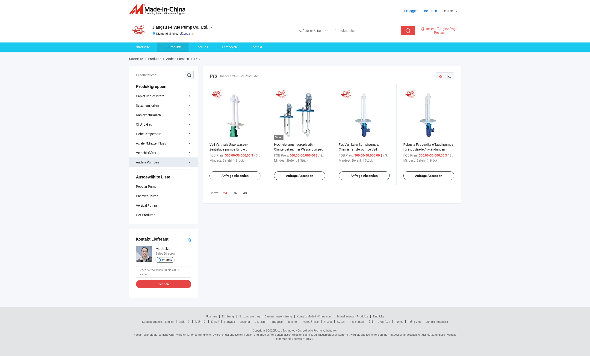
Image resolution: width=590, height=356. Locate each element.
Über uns (201, 47)
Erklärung (228, 316)
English (169, 321)
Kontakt (256, 47)
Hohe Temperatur (148, 134)
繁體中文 (200, 321)
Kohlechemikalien (148, 115)
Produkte (175, 47)
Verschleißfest (146, 153)
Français (229, 321)
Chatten (167, 260)
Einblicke (378, 316)
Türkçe (399, 321)
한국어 (328, 321)
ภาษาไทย (384, 321)
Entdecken (229, 47)
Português (276, 321)
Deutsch (260, 321)
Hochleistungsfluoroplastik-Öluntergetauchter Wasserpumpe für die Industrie (298, 149)
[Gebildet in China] (158, 9)
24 (225, 193)
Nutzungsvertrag (249, 316)
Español (245, 321)
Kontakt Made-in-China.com (314, 316)
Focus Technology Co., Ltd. (290, 330)
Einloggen (411, 11)
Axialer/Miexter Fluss (151, 143)
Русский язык (310, 321)
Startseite (143, 47)
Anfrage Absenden (235, 176)
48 (245, 193)
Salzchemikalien (147, 105)
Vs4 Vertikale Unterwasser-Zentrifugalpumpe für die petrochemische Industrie (228, 149)
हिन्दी (371, 321)
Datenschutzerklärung (278, 316)
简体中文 (184, 321)
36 (235, 193)
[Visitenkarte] (189, 239)
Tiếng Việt (414, 321)
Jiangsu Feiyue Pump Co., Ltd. (180, 27)
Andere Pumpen (147, 162)
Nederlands (356, 321)
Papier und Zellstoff (150, 96)
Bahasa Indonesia (437, 321)
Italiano (292, 321)
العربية (341, 321)
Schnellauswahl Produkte (352, 316)
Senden (163, 284)
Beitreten (430, 11)
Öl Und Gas (144, 124)
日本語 (215, 321)
